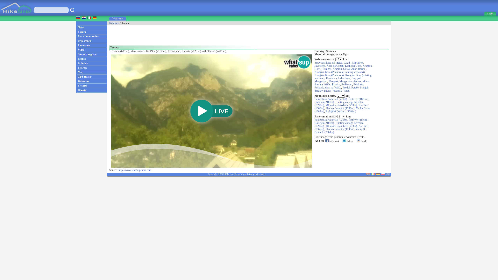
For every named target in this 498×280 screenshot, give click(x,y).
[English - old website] (388, 174)
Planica (336, 84)
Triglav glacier (323, 90)
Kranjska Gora (353, 65)
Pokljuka (358, 84)
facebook (334, 141)
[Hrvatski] (368, 174)
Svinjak (364, 87)
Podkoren (347, 84)
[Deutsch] (378, 174)
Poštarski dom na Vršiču (328, 87)
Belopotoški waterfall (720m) (331, 99)
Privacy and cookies (256, 174)
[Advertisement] (178, 34)
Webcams (117, 18)
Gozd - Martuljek (353, 62)
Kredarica (331, 78)
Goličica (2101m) (324, 102)
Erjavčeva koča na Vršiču (328, 62)
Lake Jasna (344, 78)
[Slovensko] (383, 174)
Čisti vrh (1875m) (358, 99)
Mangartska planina (350, 81)
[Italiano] (373, 174)
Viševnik (337, 90)
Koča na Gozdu (335, 65)
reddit (363, 141)
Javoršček (320, 65)
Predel (346, 87)
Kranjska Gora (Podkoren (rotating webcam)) (340, 72)
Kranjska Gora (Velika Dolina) (349, 68)
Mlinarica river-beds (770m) (341, 105)
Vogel (346, 90)
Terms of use (240, 174)
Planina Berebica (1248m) (340, 108)
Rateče (355, 87)
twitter (350, 141)
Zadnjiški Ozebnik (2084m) (341, 111)
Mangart (333, 81)
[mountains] (16, 14)
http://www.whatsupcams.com (134, 170)
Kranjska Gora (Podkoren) (329, 75)
